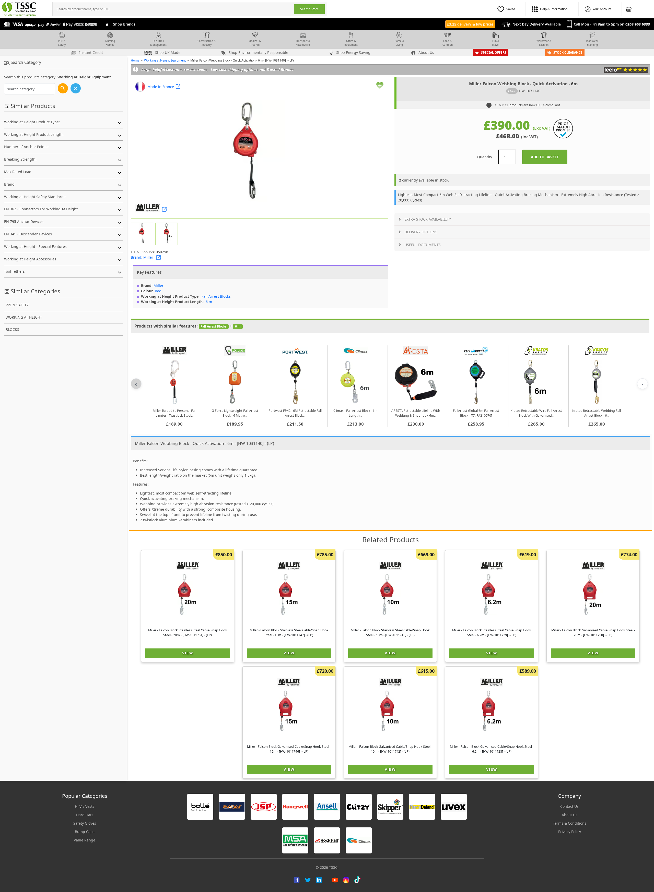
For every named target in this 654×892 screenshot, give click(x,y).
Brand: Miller (142, 257)
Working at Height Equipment (165, 60)
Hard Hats (84, 814)
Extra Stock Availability (427, 219)
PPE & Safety (62, 42)
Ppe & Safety (17, 305)
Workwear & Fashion (543, 42)
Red (158, 290)
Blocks (12, 329)
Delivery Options (420, 232)
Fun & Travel (495, 42)
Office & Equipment (351, 42)
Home (135, 60)
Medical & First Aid (255, 42)
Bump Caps (85, 831)
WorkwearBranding (592, 42)
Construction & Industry (206, 42)
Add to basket (549, 156)
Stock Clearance (567, 52)
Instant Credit (90, 52)
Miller (159, 285)
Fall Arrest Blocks (216, 296)
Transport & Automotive (303, 42)
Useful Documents (422, 244)
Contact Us (569, 806)
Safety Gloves (84, 823)
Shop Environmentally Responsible (258, 52)
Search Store (309, 9)
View (187, 653)
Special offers (493, 52)
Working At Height (24, 317)
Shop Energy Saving (352, 52)
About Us (425, 52)
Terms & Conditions (569, 823)
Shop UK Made (167, 52)
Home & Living (399, 42)
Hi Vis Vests (84, 806)
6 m (209, 301)
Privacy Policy (569, 831)
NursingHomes (110, 42)
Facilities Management (158, 42)
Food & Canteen (447, 42)
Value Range (84, 840)
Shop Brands (124, 24)
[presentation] (173, 9)
